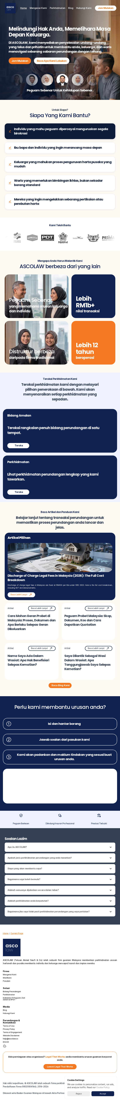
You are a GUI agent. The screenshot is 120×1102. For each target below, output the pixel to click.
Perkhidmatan (9, 995)
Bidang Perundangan (12, 991)
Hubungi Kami (83, 8)
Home (23, 8)
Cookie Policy (102, 1087)
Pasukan (6, 981)
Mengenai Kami (9, 975)
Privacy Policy (9, 1029)
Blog (70, 8)
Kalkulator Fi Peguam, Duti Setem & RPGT (14, 999)
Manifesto (7, 978)
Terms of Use (8, 1026)
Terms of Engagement (12, 1032)
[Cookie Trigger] (4, 1046)
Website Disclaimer (11, 1035)
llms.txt (6, 1042)
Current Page (17, 933)
